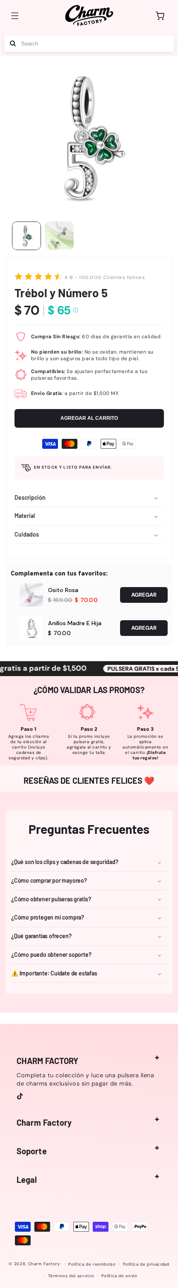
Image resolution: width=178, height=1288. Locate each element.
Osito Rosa (63, 590)
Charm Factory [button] (44, 1122)
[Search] (13, 43)
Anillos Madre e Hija (74, 623)
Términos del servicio (71, 1275)
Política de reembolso (91, 1264)
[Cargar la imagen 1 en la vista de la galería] (26, 235)
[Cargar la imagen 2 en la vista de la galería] (59, 235)
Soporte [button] (32, 1151)
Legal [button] (27, 1179)
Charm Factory (44, 1263)
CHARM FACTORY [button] (47, 1061)
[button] (15, 15)
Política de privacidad (146, 1264)
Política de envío (119, 1275)
